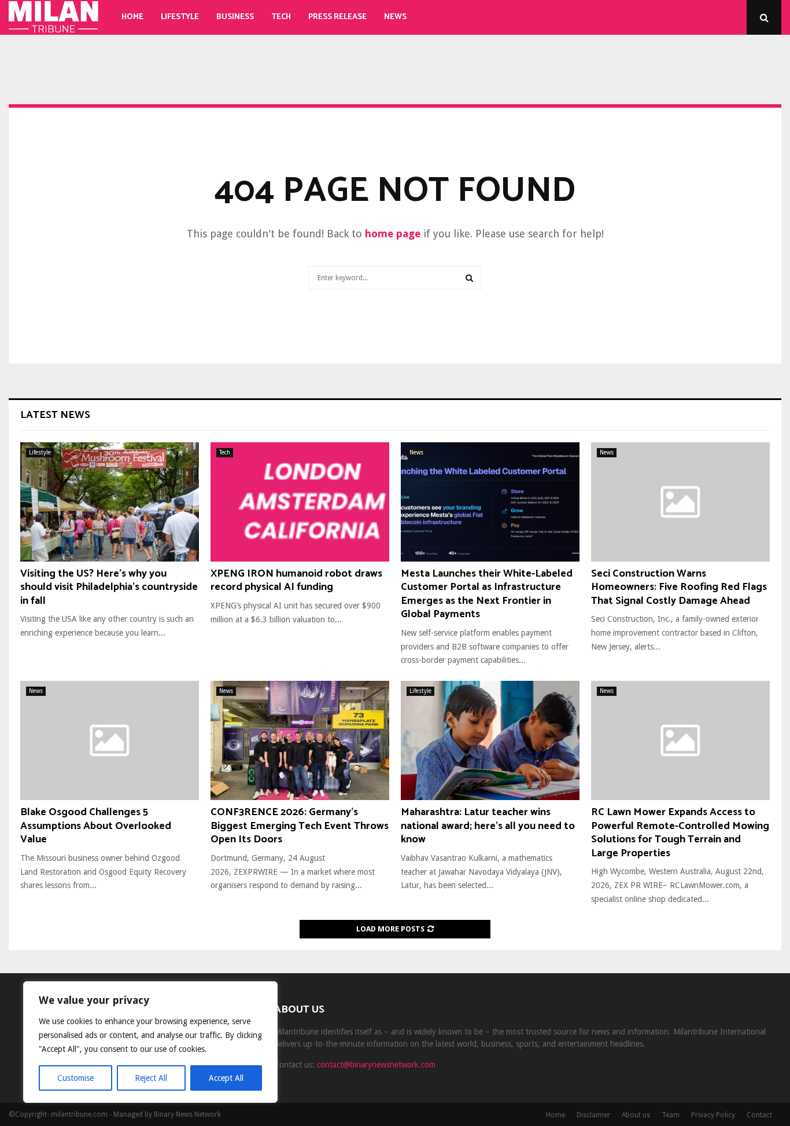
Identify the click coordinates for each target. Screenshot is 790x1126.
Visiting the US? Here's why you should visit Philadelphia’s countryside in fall (109, 587)
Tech (281, 17)
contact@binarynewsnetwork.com (376, 1064)
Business (235, 17)
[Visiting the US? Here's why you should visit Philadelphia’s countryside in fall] (109, 502)
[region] (150, 1042)
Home (132, 17)
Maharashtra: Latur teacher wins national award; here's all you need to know (488, 826)
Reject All (151, 1078)
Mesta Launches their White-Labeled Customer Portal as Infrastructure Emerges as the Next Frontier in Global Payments (487, 594)
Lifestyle (180, 17)
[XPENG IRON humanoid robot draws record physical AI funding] (300, 502)
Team (671, 1115)
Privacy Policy (713, 1115)
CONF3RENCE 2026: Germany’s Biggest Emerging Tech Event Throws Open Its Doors (300, 826)
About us (636, 1115)
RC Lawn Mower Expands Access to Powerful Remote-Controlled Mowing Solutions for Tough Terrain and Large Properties (680, 832)
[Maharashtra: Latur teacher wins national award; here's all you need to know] (490, 740)
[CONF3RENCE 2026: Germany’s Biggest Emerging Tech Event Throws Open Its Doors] (300, 740)
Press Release (337, 17)
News (395, 17)
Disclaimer (593, 1115)
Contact (759, 1115)
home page (392, 234)
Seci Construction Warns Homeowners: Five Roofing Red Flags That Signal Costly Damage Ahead (679, 587)
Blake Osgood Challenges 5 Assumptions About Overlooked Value (95, 826)
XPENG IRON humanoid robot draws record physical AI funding (296, 580)
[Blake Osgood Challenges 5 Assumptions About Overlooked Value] (109, 740)
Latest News (55, 415)
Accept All (226, 1078)
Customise (75, 1078)
